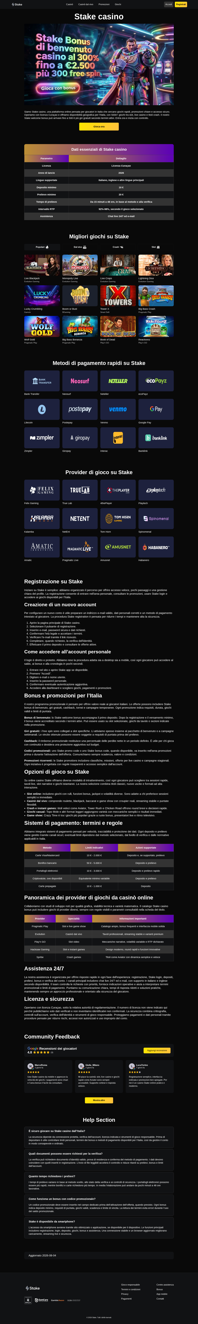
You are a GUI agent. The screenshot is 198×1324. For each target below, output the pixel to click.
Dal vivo (78, 247)
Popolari (40, 247)
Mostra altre (99, 1100)
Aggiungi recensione (157, 1050)
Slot (154, 247)
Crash (116, 247)
